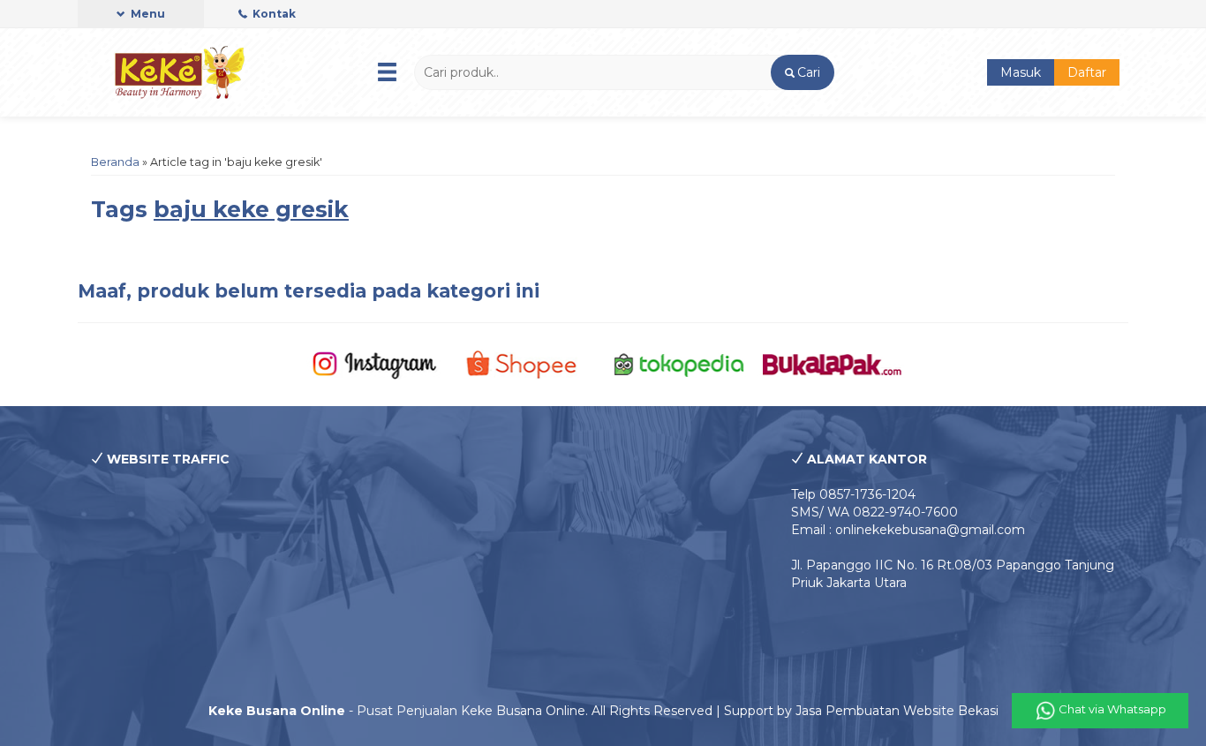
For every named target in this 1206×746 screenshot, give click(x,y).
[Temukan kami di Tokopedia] (679, 364)
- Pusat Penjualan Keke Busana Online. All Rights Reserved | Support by (501, 711)
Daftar (1086, 72)
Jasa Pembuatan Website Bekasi (897, 711)
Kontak (273, 13)
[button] (802, 72)
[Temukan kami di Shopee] (526, 364)
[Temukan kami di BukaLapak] (832, 364)
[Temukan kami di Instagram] (373, 364)
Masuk (1020, 72)
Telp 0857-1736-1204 (853, 494)
